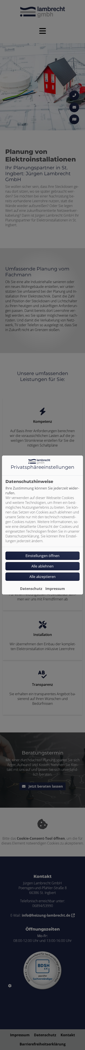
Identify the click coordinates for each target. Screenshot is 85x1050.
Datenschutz (31, 588)
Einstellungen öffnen (43, 555)
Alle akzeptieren (42, 576)
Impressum (55, 588)
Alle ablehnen (42, 566)
